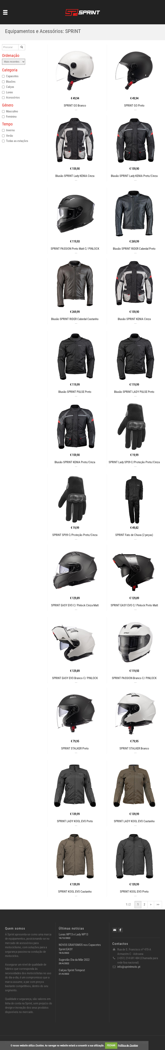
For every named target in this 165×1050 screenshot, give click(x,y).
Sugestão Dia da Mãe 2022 (74, 960)
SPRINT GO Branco (75, 105)
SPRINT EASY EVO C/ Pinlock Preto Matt (134, 605)
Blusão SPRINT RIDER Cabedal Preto (134, 248)
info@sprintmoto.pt (128, 967)
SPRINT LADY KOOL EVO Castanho (134, 821)
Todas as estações (17, 141)
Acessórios (13, 97)
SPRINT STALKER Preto (75, 748)
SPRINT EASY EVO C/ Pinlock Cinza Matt (75, 605)
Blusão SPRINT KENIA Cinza (134, 319)
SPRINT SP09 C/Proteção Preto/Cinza (74, 535)
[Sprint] (82, 12)
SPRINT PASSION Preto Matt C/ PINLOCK (75, 248)
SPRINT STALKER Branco (134, 748)
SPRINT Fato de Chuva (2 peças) (134, 535)
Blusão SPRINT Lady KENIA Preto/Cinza (134, 176)
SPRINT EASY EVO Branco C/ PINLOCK (75, 678)
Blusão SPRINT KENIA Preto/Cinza (75, 462)
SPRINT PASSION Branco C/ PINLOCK (134, 678)
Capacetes (12, 76)
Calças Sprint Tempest (72, 970)
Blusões (10, 81)
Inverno (10, 130)
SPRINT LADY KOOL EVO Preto (75, 821)
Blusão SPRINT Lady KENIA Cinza (74, 176)
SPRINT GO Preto (134, 105)
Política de (128, 1045)
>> (158, 904)
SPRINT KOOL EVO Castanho (75, 891)
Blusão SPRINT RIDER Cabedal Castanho (75, 319)
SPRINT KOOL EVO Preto (134, 891)
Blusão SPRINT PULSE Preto (74, 392)
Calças (10, 87)
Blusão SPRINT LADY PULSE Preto (134, 392)
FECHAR (111, 1045)
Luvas (9, 92)
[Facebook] (120, 930)
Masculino (12, 111)
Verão (9, 136)
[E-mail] (114, 930)
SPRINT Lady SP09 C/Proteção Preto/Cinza (134, 462)
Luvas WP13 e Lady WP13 (73, 934)
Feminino (11, 116)
